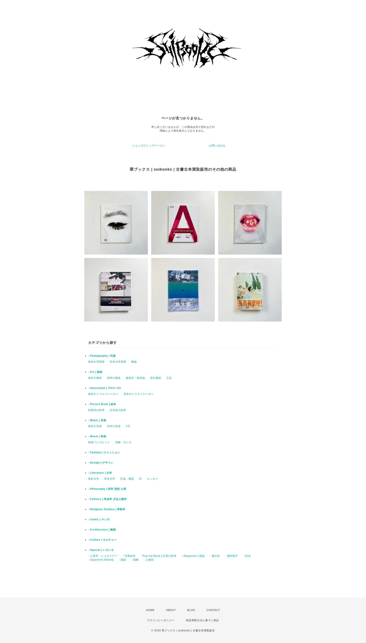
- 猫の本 (215, 555)
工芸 (169, 377)
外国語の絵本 (96, 410)
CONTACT (213, 610)
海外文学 (93, 478)
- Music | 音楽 (97, 420)
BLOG (191, 610)
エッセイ (152, 478)
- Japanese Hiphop (101, 559)
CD (128, 426)
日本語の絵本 (118, 410)
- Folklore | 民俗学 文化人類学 (107, 499)
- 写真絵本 (129, 555)
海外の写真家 (96, 361)
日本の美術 (114, 377)
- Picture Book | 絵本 (102, 404)
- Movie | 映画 (97, 436)
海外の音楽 (95, 426)
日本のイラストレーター (138, 393)
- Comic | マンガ (99, 519)
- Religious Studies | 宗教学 (106, 509)
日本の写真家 (118, 361)
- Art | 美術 (95, 371)
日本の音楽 (114, 426)
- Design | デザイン (100, 462)
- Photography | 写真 (102, 355)
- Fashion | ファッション (104, 452)
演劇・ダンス (123, 442)
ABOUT (171, 610)
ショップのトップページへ (148, 145)
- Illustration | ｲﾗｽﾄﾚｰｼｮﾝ (104, 388)
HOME (150, 610)
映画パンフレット (99, 442)
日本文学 (109, 478)
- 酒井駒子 (231, 555)
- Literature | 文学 (100, 472)
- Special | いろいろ (101, 549)
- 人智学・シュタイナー (103, 555)
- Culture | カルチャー (102, 539)
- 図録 (122, 559)
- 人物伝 (149, 559)
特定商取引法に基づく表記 (202, 620)
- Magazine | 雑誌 (193, 555)
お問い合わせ (217, 145)
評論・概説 (127, 478)
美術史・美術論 (135, 377)
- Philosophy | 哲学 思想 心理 (107, 488)
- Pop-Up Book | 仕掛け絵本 (159, 555)
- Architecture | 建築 (102, 529)
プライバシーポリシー (161, 620)
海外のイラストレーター (103, 393)
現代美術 (155, 377)
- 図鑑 (135, 559)
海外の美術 (95, 377)
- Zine (247, 555)
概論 (134, 361)
